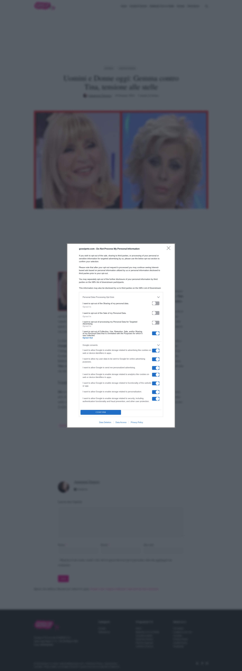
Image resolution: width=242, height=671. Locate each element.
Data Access (121, 422)
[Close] (169, 249)
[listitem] (121, 297)
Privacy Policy (137, 422)
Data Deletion (105, 422)
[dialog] (121, 336)
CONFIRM (101, 412)
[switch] (155, 303)
